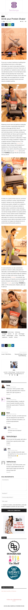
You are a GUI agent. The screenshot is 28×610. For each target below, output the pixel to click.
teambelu (11, 337)
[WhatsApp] (9, 24)
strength (16, 150)
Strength (19, 143)
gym (16, 333)
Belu (4, 21)
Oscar (8, 412)
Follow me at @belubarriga (14, 599)
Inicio (2, 14)
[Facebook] (2, 24)
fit (13, 333)
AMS (23, 606)
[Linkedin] (12, 24)
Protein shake (22, 335)
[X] (6, 24)
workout (15, 337)
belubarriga (17, 332)
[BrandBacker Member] (14, 548)
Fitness (6, 14)
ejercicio (9, 333)
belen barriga (11, 332)
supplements (4, 337)
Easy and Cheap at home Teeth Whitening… (21, 355)
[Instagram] (13, 375)
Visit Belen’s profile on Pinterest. (8, 591)
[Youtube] (18, 375)
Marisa (8, 398)
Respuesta (8, 394)
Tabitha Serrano (11, 461)
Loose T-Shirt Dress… (6, 354)
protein (16, 335)
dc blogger (4, 333)
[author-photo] (14, 368)
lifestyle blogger (10, 335)
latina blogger (21, 333)
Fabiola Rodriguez (11, 436)
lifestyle (3, 335)
